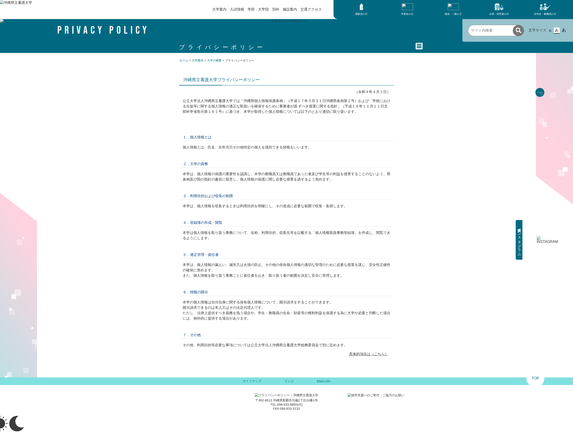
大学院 (263, 9)
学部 (251, 9)
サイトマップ (252, 381)
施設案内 (290, 9)
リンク (289, 381)
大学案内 (219, 9)
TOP (535, 378)
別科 (275, 9)
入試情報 (237, 9)
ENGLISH (323, 381)
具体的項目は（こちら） (368, 354)
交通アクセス (311, 9)
